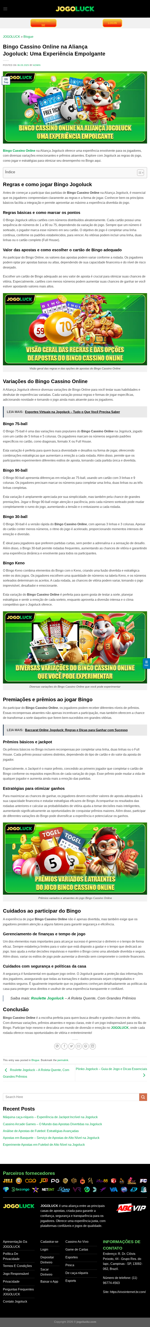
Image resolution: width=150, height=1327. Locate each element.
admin (36, 65)
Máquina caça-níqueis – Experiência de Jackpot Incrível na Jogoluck (50, 1117)
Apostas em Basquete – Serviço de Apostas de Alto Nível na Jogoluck (51, 1137)
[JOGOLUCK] (75, 8)
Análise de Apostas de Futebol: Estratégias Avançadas (41, 1131)
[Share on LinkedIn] (92, 1046)
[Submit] (143, 1097)
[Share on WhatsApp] (57, 1046)
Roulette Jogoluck (47, 998)
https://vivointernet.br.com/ (128, 1292)
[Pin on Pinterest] (85, 1046)
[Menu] (5, 8)
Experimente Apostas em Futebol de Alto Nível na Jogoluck (44, 1144)
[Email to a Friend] (78, 1046)
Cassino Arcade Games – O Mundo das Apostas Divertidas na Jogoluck (53, 1124)
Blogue (28, 36)
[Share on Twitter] (71, 1046)
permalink (62, 1060)
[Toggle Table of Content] (138, 172)
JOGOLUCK (11, 36)
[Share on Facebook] (64, 1046)
